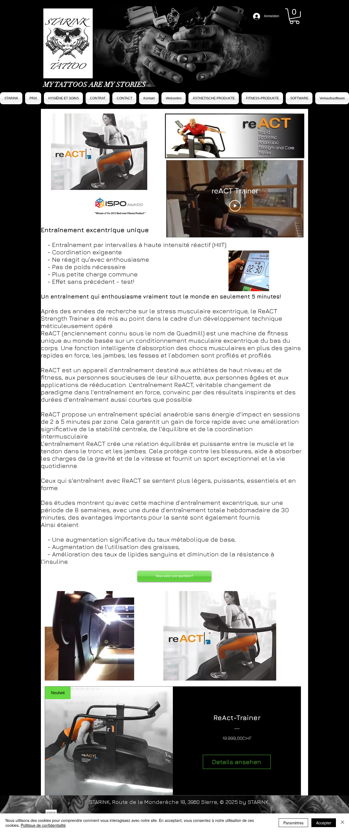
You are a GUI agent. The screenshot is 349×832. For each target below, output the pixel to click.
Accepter (323, 822)
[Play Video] (235, 205)
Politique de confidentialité (43, 825)
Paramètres (293, 822)
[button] (294, 16)
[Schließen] (342, 823)
